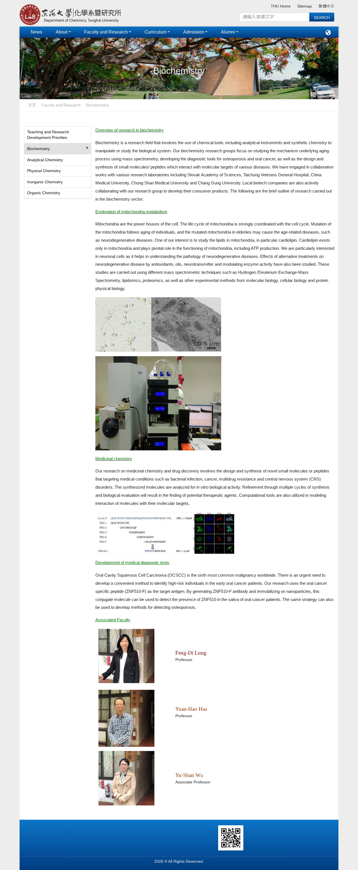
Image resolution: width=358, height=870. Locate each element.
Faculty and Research (106, 32)
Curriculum (155, 32)
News (36, 32)
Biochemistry (97, 105)
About (61, 32)
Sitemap (304, 6)
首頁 (32, 105)
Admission (193, 32)
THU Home (281, 6)
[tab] (57, 135)
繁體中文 (326, 6)
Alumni (228, 32)
